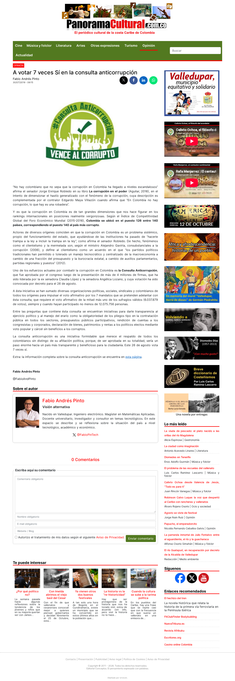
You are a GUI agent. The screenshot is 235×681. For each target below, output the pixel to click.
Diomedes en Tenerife (177, 457)
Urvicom (123, 678)
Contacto (71, 659)
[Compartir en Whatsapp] (153, 80)
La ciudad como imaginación (181, 446)
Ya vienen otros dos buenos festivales (85, 595)
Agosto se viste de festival (180, 512)
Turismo (131, 45)
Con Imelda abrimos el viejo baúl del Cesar (56, 595)
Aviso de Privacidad (110, 537)
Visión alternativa (56, 407)
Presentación (85, 659)
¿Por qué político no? (27, 593)
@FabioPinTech (87, 434)
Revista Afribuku (174, 630)
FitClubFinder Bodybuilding (180, 616)
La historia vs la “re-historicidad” (114, 593)
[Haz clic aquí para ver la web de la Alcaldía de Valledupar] (191, 93)
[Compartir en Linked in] (143, 80)
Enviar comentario (140, 538)
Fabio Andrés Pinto (26, 79)
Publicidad (101, 659)
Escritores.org (172, 637)
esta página (133, 357)
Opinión (19, 65)
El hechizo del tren (175, 598)
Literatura (63, 45)
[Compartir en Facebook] (133, 80)
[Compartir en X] (124, 80)
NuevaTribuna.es (174, 623)
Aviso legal (115, 659)
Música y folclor (39, 45)
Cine (18, 45)
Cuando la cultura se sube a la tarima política (143, 595)
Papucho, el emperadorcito (180, 523)
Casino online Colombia (178, 644)
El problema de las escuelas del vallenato (189, 468)
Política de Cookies (134, 659)
